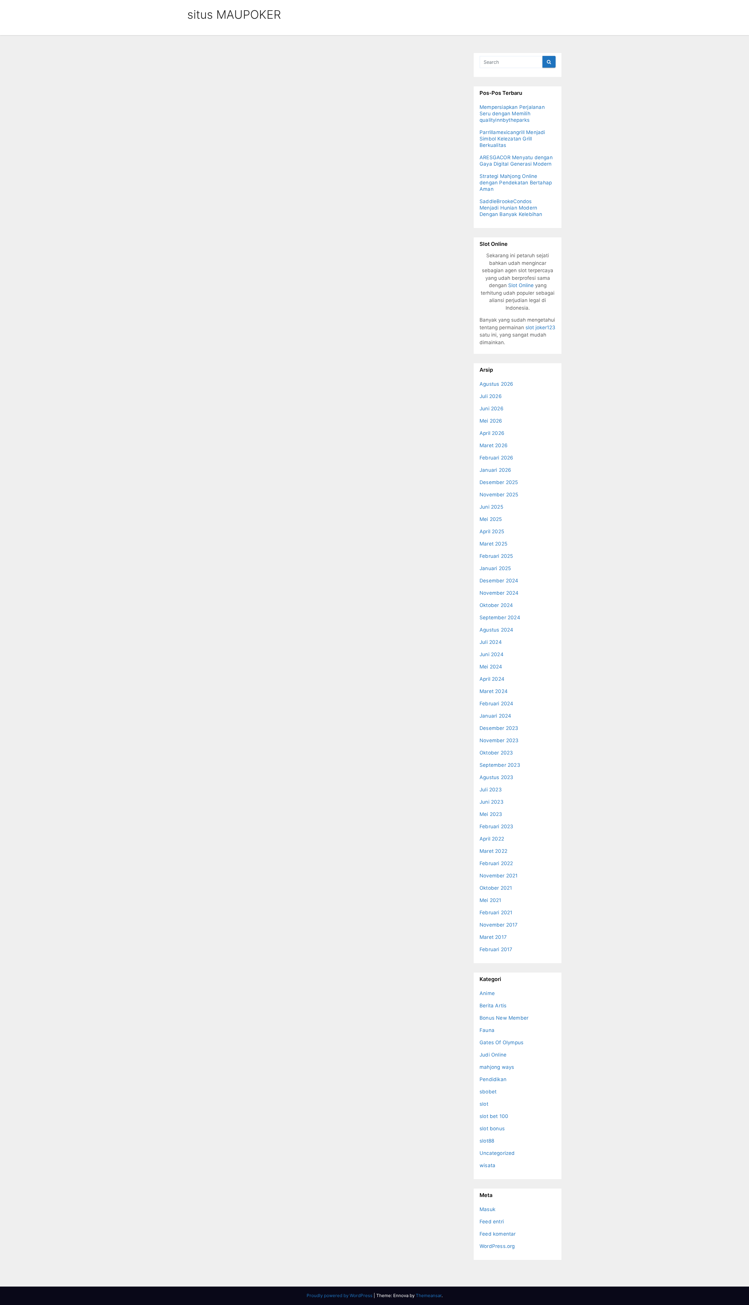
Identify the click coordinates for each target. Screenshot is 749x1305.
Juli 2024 (491, 642)
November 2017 (499, 925)
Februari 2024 (496, 703)
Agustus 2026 (496, 384)
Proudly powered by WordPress (340, 1295)
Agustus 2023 (496, 777)
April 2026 (492, 433)
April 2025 (492, 531)
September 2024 (500, 617)
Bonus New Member (504, 1018)
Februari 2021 (496, 912)
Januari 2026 (495, 470)
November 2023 (499, 740)
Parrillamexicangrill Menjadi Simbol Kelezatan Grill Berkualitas (512, 138)
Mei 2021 (490, 900)
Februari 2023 (496, 826)
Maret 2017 (493, 937)
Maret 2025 (493, 544)
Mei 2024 (491, 667)
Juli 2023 (491, 790)
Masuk (487, 1209)
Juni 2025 (491, 507)
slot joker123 (540, 327)
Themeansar (429, 1295)
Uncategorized (497, 1153)
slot (484, 1104)
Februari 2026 (496, 458)
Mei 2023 (491, 814)
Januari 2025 (495, 568)
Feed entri (492, 1222)
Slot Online (521, 285)
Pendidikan (493, 1079)
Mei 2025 (491, 519)
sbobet (488, 1092)
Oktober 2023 (496, 753)
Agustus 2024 (496, 630)
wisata (487, 1165)
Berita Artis (493, 1006)
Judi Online (493, 1055)
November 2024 (499, 593)
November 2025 (499, 495)
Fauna (487, 1030)
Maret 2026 (494, 445)
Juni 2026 (492, 408)
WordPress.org (497, 1246)
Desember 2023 (499, 728)
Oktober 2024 (496, 605)
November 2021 (499, 876)
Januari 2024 (495, 716)
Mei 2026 (491, 421)
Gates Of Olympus (501, 1042)
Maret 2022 (493, 851)
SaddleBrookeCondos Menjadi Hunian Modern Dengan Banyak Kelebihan (511, 207)
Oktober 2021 (496, 888)
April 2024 (492, 679)
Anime (487, 993)
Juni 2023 (492, 802)
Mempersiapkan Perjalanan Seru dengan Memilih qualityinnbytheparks (512, 113)
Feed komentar (498, 1234)
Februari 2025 (496, 556)
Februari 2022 (496, 863)
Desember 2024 (499, 581)
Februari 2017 (496, 949)
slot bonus (492, 1128)
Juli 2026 (491, 396)
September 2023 (500, 765)
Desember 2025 (499, 482)
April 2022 (492, 839)
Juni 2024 (492, 654)
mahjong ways (497, 1067)
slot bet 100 (494, 1116)
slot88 (487, 1141)
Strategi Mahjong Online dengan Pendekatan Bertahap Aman (516, 182)
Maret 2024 (494, 691)
